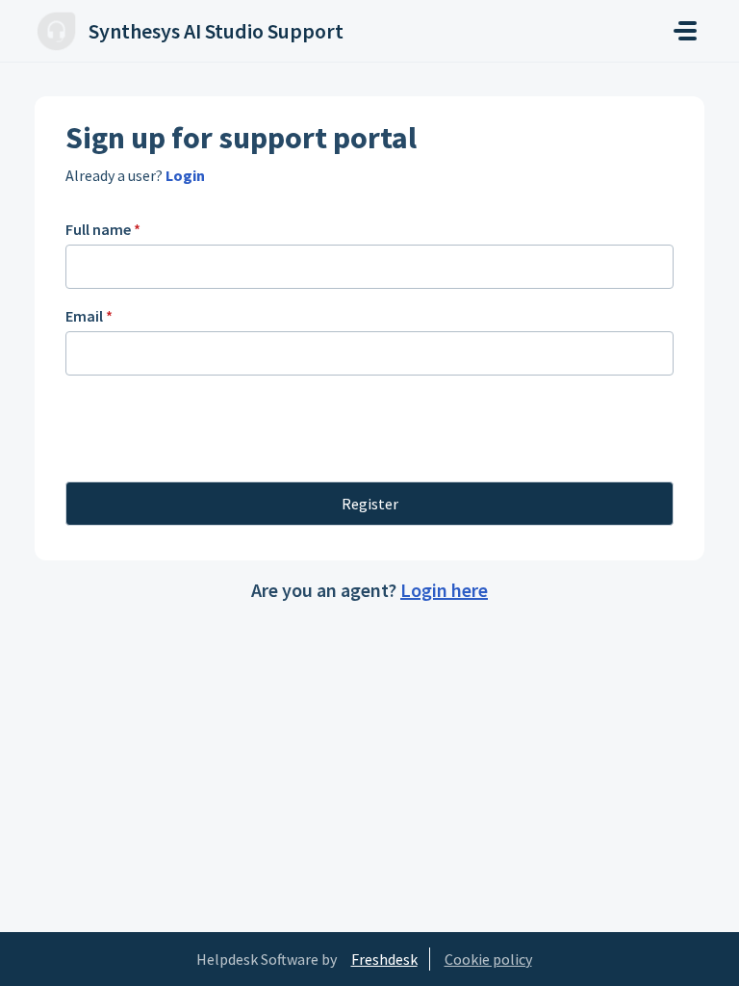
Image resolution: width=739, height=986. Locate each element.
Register (370, 503)
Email (89, 315)
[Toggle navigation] (685, 30)
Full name (102, 229)
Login (184, 175)
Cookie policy (488, 959)
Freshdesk (384, 959)
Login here (444, 590)
